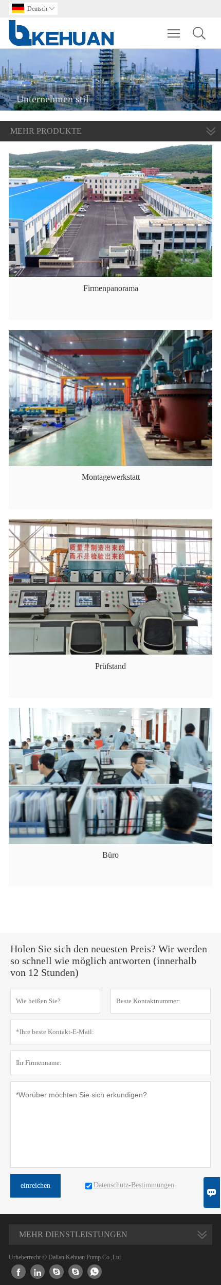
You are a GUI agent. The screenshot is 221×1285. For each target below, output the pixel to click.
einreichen (35, 1185)
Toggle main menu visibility (174, 33)
